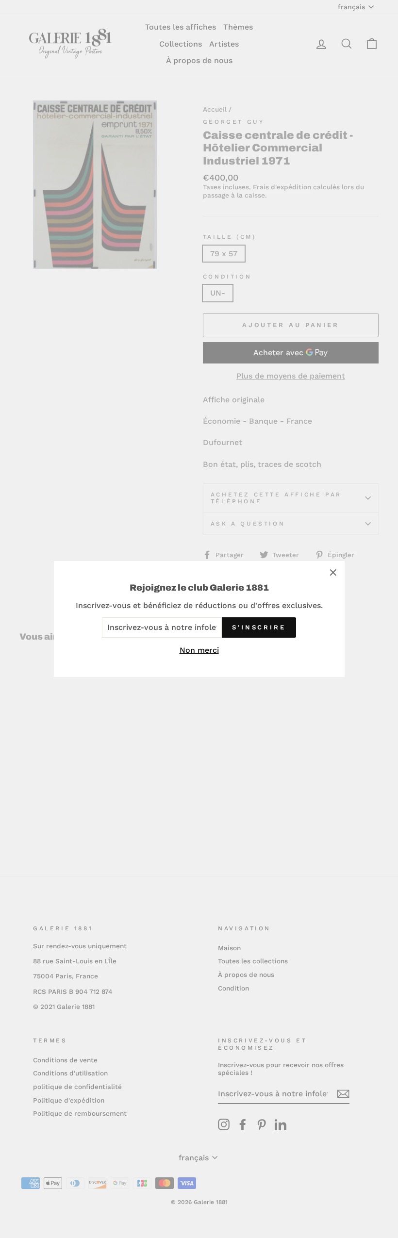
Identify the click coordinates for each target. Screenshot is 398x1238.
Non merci (199, 650)
